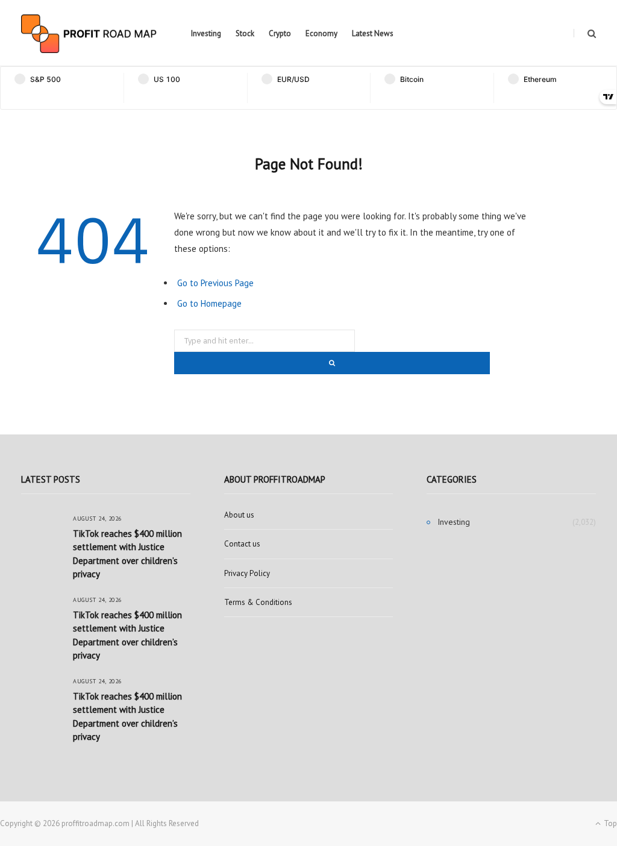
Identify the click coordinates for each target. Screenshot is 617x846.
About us (239, 515)
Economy (321, 33)
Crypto (280, 33)
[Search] (585, 33)
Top (609, 823)
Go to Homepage (209, 303)
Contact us (242, 544)
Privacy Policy (247, 573)
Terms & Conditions (258, 602)
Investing (206, 33)
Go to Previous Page (215, 283)
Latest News (372, 33)
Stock (245, 33)
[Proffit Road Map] (89, 33)
